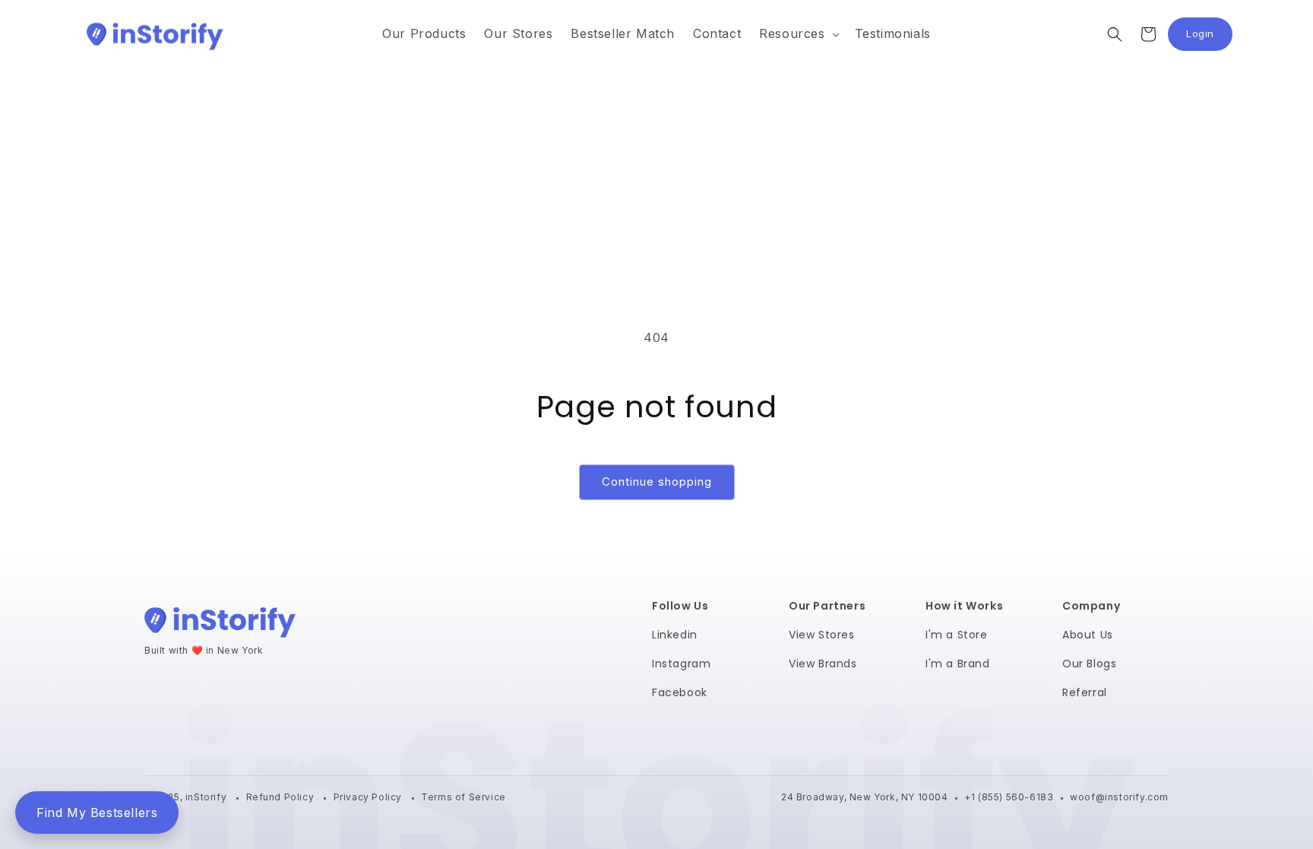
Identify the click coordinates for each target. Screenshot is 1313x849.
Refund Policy (281, 797)
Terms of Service (463, 797)
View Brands (823, 663)
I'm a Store (956, 634)
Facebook (679, 692)
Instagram (681, 663)
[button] (797, 34)
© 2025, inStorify (186, 797)
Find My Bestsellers (96, 812)
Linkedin (675, 634)
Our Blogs (1089, 663)
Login (1209, 37)
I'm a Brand (957, 663)
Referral (1084, 692)
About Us (1087, 634)
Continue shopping (657, 481)
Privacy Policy (369, 797)
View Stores (822, 634)
